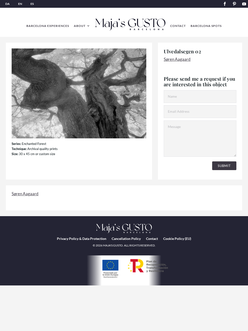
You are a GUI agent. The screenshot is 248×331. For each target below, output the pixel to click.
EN (20, 4)
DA (7, 4)
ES (32, 4)
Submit (224, 166)
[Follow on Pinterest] (234, 4)
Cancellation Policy (126, 238)
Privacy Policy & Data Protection (81, 238)
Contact (152, 238)
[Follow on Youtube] (244, 4)
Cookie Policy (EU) (177, 238)
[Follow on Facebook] (225, 4)
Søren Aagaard (177, 59)
